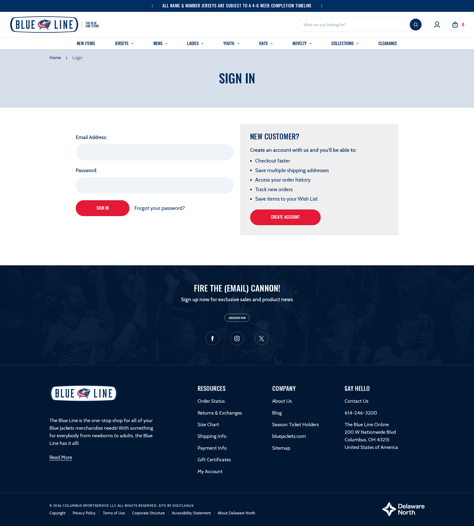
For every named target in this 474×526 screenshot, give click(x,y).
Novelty (300, 43)
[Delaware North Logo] (403, 508)
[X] (261, 338)
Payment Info (212, 448)
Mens (158, 43)
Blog (277, 413)
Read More (60, 457)
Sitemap (281, 448)
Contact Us (356, 401)
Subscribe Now (237, 318)
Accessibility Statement (191, 512)
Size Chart (208, 424)
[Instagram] (237, 338)
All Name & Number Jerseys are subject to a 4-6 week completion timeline (237, 5)
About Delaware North (236, 512)
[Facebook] (212, 338)
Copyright (57, 512)
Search (416, 25)
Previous (152, 6)
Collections (343, 43)
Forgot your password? (159, 208)
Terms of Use (114, 512)
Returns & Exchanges (220, 413)
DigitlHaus (183, 506)
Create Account (285, 217)
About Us (282, 401)
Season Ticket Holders (295, 424)
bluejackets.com (289, 436)
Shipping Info (212, 436)
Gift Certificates (214, 459)
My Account (210, 471)
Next (322, 6)
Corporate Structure (148, 512)
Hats (264, 43)
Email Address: (91, 137)
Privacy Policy (84, 512)
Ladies (193, 43)
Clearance (387, 43)
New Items (86, 43)
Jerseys (122, 43)
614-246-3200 (361, 413)
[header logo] (83, 393)
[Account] (437, 24)
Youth (229, 43)
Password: (86, 170)
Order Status (211, 401)
